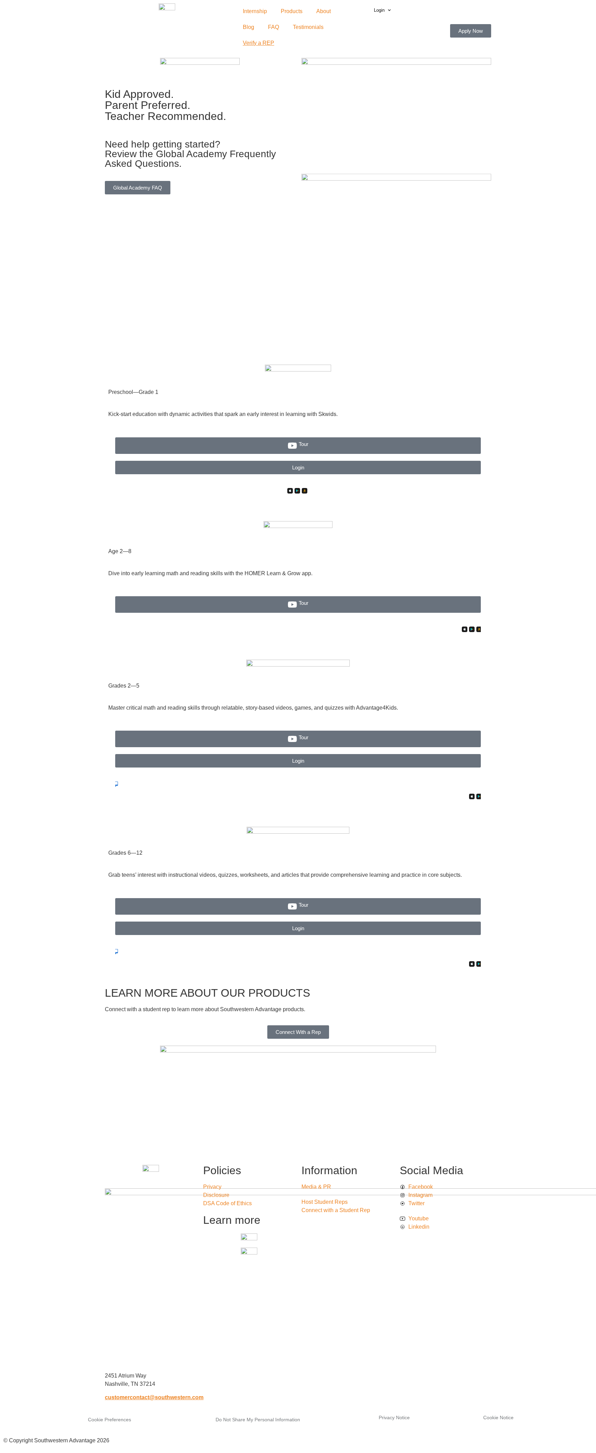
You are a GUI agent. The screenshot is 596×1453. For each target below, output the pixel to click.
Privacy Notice (394, 1417)
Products (291, 11)
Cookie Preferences (109, 1419)
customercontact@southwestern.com (154, 1397)
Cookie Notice (498, 1417)
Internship (255, 11)
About (323, 11)
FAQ (273, 27)
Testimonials (308, 27)
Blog (248, 27)
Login (379, 10)
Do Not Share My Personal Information (258, 1419)
